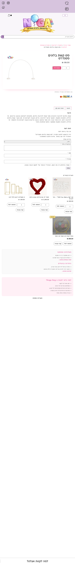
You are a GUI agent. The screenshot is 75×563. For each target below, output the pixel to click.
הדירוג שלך (67, 139)
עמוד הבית (67, 45)
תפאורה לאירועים (57, 45)
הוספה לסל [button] (60, 206)
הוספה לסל (57, 68)
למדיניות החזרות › (66, 271)
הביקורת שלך (66, 144)
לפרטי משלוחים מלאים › (65, 259)
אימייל (68, 159)
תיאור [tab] (68, 108)
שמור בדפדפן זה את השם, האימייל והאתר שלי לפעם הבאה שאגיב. (46, 165)
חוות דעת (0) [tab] (60, 108)
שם (69, 153)
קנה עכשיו (68, 211)
